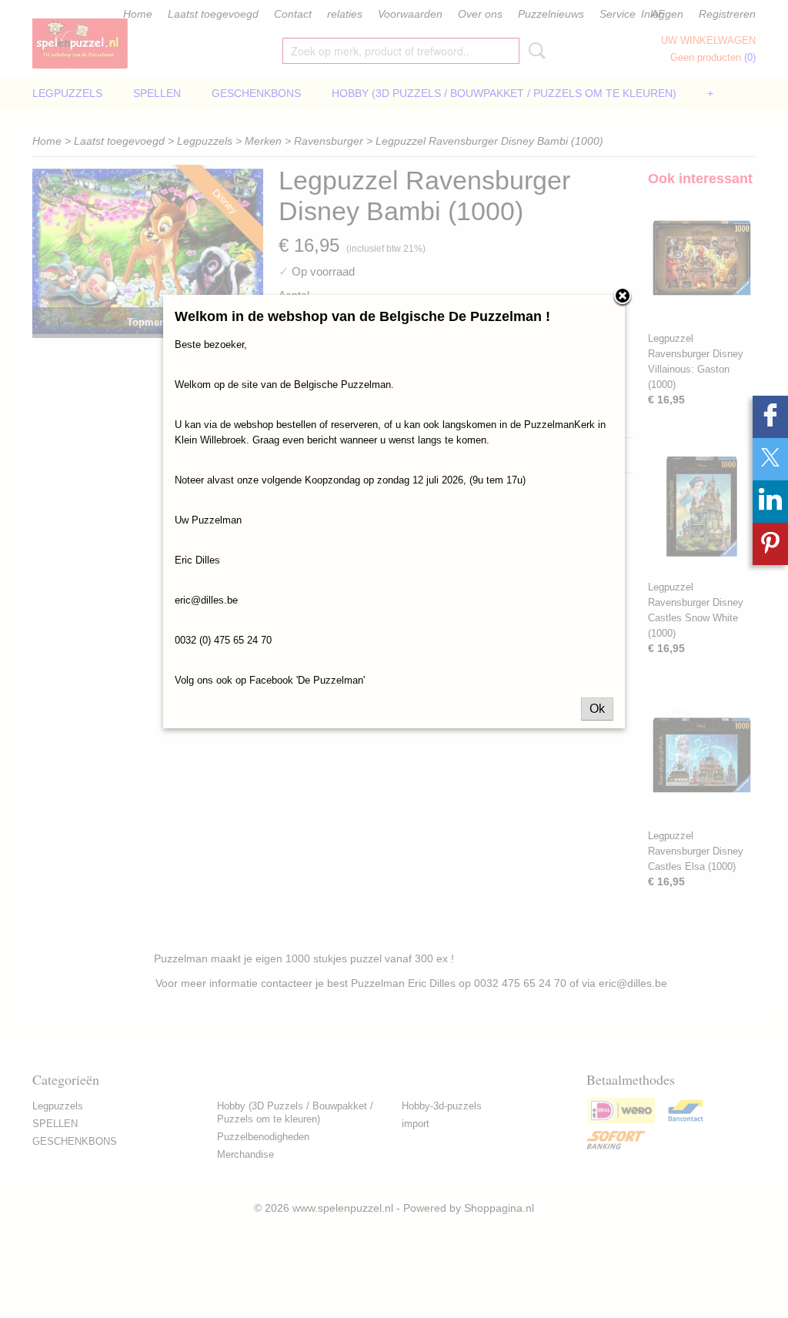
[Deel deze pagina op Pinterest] (770, 544)
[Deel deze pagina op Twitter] (770, 459)
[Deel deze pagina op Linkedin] (770, 501)
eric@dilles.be (206, 600)
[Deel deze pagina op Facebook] (770, 417)
